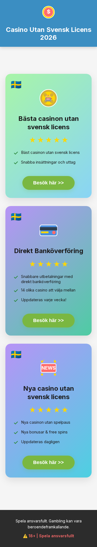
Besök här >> (48, 182)
